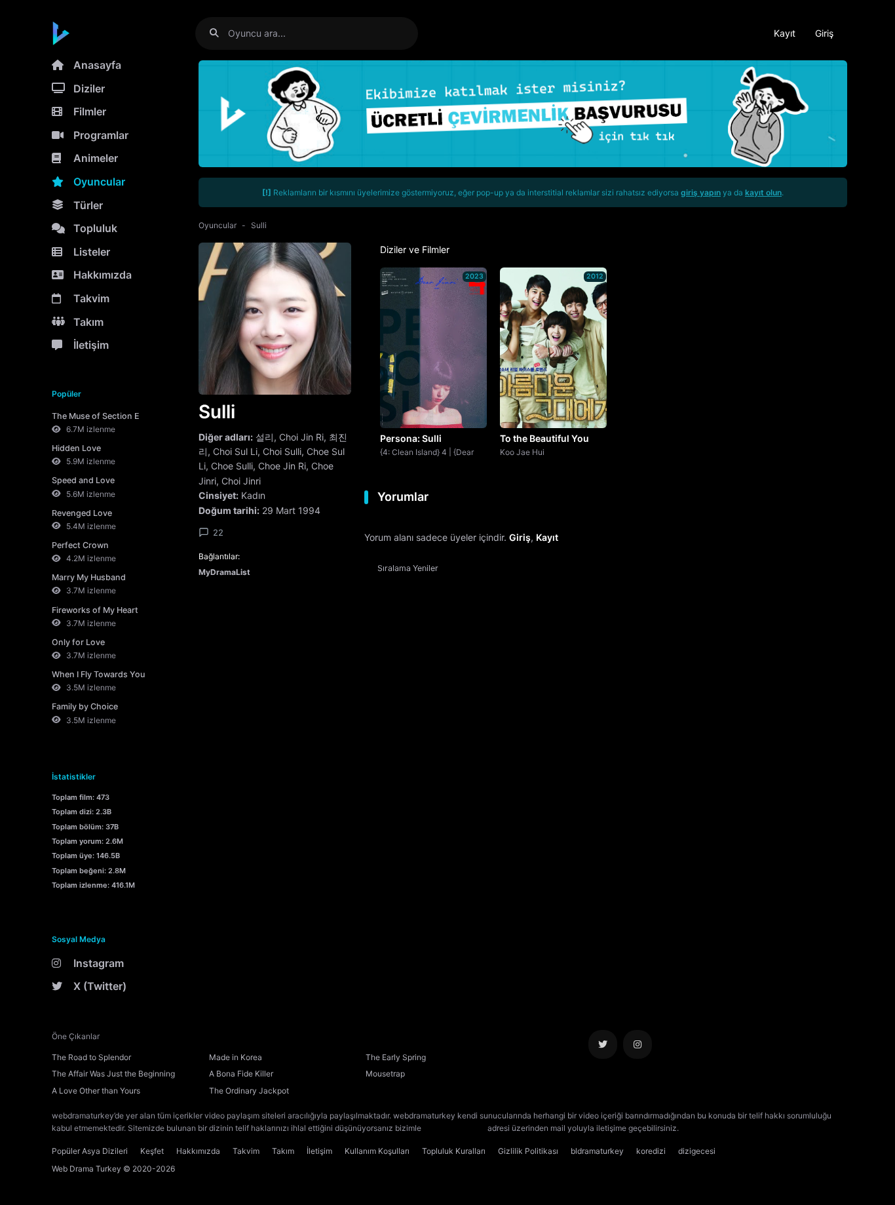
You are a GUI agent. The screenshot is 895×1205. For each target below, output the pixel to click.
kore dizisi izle (707, 1128)
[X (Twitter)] (602, 1044)
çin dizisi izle (758, 1128)
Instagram (98, 963)
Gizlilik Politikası (528, 1151)
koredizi (651, 1151)
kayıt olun (763, 192)
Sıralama (407, 568)
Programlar (100, 135)
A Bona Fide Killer (241, 1073)
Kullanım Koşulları (377, 1151)
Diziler (89, 88)
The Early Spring (396, 1057)
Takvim (91, 298)
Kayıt (784, 33)
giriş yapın (701, 192)
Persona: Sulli (411, 438)
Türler (88, 205)
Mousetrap (385, 1073)
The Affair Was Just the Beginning (113, 1073)
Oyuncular (99, 181)
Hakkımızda (102, 274)
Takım (88, 321)
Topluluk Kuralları (454, 1151)
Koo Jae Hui (522, 451)
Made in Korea (235, 1057)
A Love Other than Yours (96, 1091)
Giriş (824, 33)
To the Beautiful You (544, 438)
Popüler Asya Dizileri (90, 1151)
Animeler (95, 158)
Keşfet (152, 1151)
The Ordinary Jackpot (249, 1091)
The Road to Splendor (91, 1057)
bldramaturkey (597, 1151)
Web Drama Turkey (86, 1169)
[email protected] (454, 1128)
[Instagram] (637, 1044)
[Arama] (219, 33)
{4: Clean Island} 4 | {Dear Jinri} (427, 451)
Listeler (91, 251)
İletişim (91, 344)
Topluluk (95, 228)
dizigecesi (696, 1151)
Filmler (89, 111)
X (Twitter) (99, 986)
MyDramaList (224, 572)
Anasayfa (97, 64)
